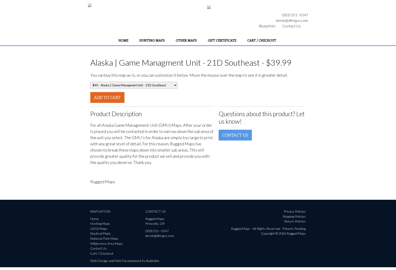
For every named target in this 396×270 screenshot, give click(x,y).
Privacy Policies (295, 211)
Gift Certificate (222, 40)
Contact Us (291, 26)
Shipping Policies (294, 216)
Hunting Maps (152, 40)
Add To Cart (107, 97)
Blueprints (267, 26)
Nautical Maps (100, 233)
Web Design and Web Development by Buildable (124, 261)
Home (123, 40)
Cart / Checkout (261, 40)
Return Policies (295, 221)
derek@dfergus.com (292, 20)
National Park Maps (104, 238)
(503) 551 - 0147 (295, 15)
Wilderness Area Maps (106, 243)
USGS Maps (98, 229)
